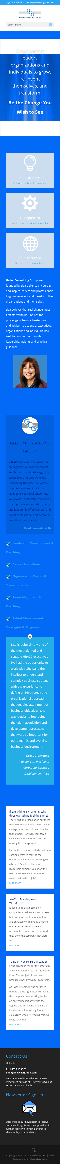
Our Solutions (30, 178)
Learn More (30, 124)
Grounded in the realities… (30, 263)
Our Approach (30, 218)
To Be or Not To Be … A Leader (28, 961)
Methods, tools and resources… (30, 183)
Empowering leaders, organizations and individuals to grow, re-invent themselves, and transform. (30, 72)
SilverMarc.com (38, 1159)
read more (15, 882)
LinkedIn (11, 1063)
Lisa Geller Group (36, 1155)
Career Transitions (26, 564)
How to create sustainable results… (30, 223)
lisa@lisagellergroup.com (22, 1072)
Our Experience (30, 258)
